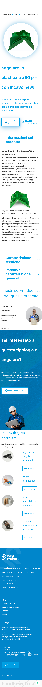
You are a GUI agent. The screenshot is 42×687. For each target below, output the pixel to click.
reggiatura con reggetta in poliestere (16, 629)
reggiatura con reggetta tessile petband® (17, 634)
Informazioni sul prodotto (19, 140)
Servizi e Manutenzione (10, 607)
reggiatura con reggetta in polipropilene (17, 632)
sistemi (15, 14)
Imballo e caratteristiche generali (18, 274)
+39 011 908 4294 (9, 583)
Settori (4, 600)
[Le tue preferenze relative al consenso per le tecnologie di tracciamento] (38, 683)
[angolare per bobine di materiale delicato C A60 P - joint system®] (10, 557)
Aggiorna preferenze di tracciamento (16, 652)
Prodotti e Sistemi (8, 603)
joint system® (6, 14)
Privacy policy (7, 647)
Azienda (5, 611)
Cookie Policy (7, 649)
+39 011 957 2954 (9, 581)
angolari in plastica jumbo (29, 14)
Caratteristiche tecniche (18, 260)
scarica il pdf (11, 122)
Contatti (4, 614)
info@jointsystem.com (11, 577)
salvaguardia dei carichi (11, 639)
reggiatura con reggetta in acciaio (15, 627)
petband (8, 665)
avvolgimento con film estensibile (14, 637)
